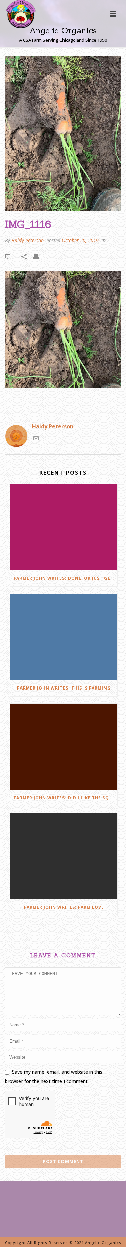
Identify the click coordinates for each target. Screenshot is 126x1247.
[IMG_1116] (63, 133)
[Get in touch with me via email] (36, 439)
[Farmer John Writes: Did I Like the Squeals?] (63, 747)
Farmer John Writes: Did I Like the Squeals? (65, 798)
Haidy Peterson (27, 240)
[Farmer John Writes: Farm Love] (63, 856)
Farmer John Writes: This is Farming (64, 688)
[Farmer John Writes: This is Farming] (63, 637)
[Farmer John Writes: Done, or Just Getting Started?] (63, 527)
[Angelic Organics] (15, 23)
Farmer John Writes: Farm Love (64, 907)
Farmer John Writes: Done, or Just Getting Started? (65, 578)
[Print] (39, 256)
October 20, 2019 (80, 240)
